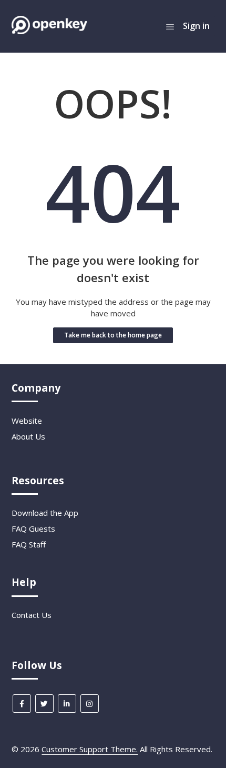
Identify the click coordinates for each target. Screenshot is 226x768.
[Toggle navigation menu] (170, 26)
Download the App (45, 512)
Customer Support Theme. (90, 749)
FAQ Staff (29, 544)
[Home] (49, 31)
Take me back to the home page (113, 335)
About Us (28, 436)
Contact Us (32, 615)
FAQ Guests (33, 528)
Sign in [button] (196, 26)
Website (27, 420)
